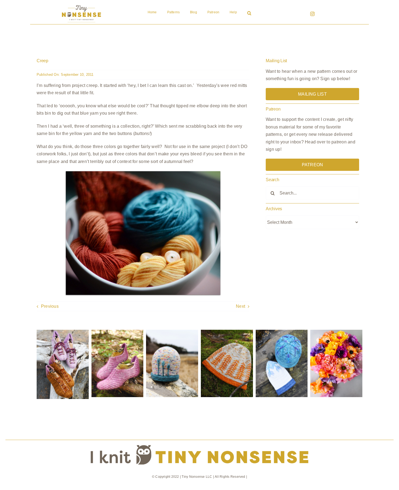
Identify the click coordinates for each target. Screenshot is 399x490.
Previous (50, 306)
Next (240, 306)
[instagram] (312, 14)
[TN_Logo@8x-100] (81, 5)
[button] (249, 13)
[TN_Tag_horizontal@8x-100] (199, 442)
